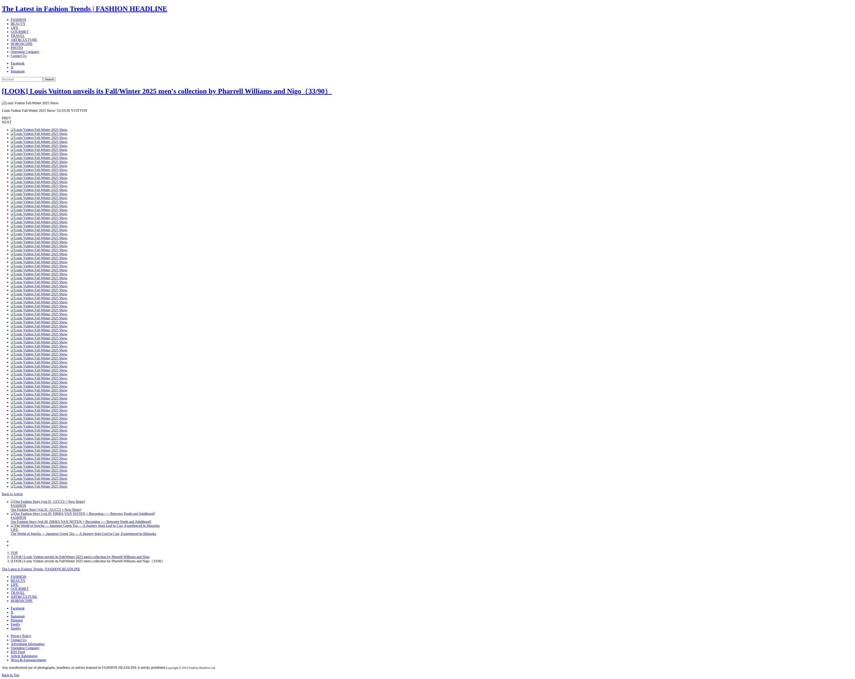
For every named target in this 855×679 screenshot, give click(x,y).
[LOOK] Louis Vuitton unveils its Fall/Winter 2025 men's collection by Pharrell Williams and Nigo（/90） (167, 91)
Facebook (17, 63)
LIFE (14, 28)
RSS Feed (18, 652)
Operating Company (25, 52)
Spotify (16, 628)
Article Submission (24, 656)
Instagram (17, 71)
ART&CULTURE (24, 40)
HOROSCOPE (22, 44)
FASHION (18, 20)
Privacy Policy (21, 636)
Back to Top (10, 675)
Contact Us (18, 56)
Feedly (15, 624)
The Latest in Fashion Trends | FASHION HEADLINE (84, 9)
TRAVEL (18, 36)
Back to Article (12, 494)
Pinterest (17, 620)
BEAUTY (18, 24)
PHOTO (17, 48)
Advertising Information (28, 644)
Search (49, 79)
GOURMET (20, 32)
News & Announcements (28, 660)
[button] (427, 118)
